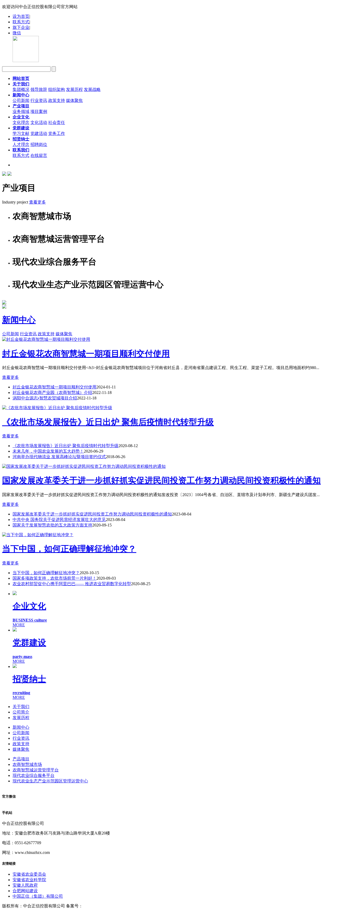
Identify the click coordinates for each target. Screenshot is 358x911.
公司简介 (21, 712)
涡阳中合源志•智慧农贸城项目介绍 (45, 398)
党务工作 (56, 133)
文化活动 (38, 122)
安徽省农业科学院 (29, 879)
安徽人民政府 (25, 885)
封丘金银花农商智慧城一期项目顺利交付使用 (86, 353)
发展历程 (74, 89)
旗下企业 (21, 27)
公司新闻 (21, 100)
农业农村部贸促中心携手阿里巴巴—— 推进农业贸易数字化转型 (72, 583)
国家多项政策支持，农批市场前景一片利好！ (54, 578)
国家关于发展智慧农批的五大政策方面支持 (52, 525)
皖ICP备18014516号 (101, 906)
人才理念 (21, 144)
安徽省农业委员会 (29, 874)
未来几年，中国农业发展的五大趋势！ (48, 451)
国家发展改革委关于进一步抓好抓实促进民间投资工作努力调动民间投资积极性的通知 (161, 480)
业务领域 (21, 111)
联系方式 (21, 22)
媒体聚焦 (74, 100)
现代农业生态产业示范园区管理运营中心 (50, 781)
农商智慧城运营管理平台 (36, 770)
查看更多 (37, 202)
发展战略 (92, 89)
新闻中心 (19, 320)
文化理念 (21, 122)
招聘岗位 (38, 144)
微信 (17, 33)
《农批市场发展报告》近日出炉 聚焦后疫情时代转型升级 (108, 422)
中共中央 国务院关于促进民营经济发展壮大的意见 (59, 519)
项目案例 (38, 111)
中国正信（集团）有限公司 (38, 896)
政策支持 (56, 100)
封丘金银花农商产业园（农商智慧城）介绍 (52, 392)
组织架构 (56, 89)
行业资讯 (38, 100)
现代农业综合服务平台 (34, 775)
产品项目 (21, 759)
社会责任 (56, 122)
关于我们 (21, 706)
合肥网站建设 (25, 890)
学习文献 (21, 133)
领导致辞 (38, 89)
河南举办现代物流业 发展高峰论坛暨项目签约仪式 (59, 456)
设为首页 (21, 16)
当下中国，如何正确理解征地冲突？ (69, 548)
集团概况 (21, 89)
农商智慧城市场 (27, 764)
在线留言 (38, 155)
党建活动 (38, 133)
